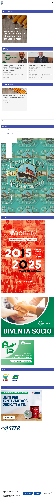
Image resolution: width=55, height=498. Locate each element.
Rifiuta (37, 493)
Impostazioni (47, 493)
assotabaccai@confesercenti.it (12, 133)
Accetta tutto (28, 493)
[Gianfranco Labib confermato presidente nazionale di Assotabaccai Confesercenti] (40, 57)
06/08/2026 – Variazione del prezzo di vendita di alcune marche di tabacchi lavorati (14, 97)
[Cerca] (52, 120)
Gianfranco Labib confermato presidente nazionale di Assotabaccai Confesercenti (40, 67)
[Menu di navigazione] (52, 3)
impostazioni (8, 496)
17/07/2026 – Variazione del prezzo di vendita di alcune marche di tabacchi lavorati (14, 33)
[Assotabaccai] (2, 3)
